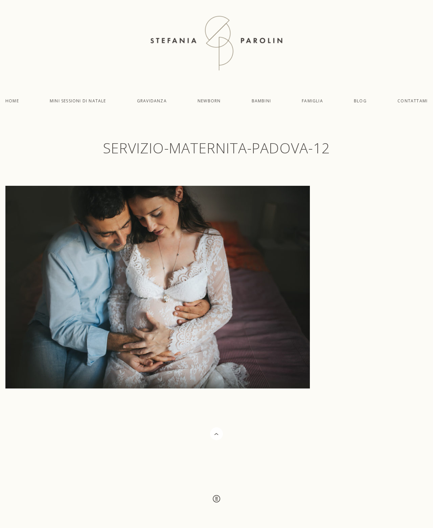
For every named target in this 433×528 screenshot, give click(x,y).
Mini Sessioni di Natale (78, 101)
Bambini (261, 101)
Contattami (412, 101)
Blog (360, 101)
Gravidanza (152, 101)
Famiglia (312, 101)
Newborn (209, 101)
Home (12, 101)
